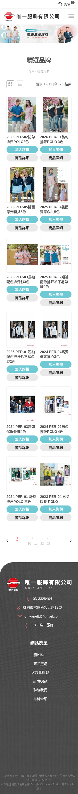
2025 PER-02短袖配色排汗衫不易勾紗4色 (54, 282)
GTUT (22, 776)
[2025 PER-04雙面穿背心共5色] (56, 185)
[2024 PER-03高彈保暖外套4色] (22, 404)
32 (42, 543)
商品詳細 (22, 158)
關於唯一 (40, 655)
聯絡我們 (40, 690)
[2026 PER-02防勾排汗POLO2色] (22, 115)
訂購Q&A (40, 681)
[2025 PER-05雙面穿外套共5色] (22, 185)
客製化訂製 (40, 672)
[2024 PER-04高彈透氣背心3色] (56, 329)
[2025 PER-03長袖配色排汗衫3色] (22, 255)
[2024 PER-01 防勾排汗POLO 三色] (22, 474)
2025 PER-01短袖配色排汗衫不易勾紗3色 (20, 357)
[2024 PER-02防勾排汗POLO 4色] (56, 404)
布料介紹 (40, 699)
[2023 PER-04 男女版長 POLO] (56, 474)
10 (29, 543)
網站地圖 (32, 776)
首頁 (31, 71)
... (35, 543)
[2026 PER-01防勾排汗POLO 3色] (56, 115)
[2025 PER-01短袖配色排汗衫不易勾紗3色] (22, 329)
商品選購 (40, 664)
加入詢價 (22, 150)
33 (48, 543)
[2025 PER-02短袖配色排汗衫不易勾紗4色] (56, 255)
